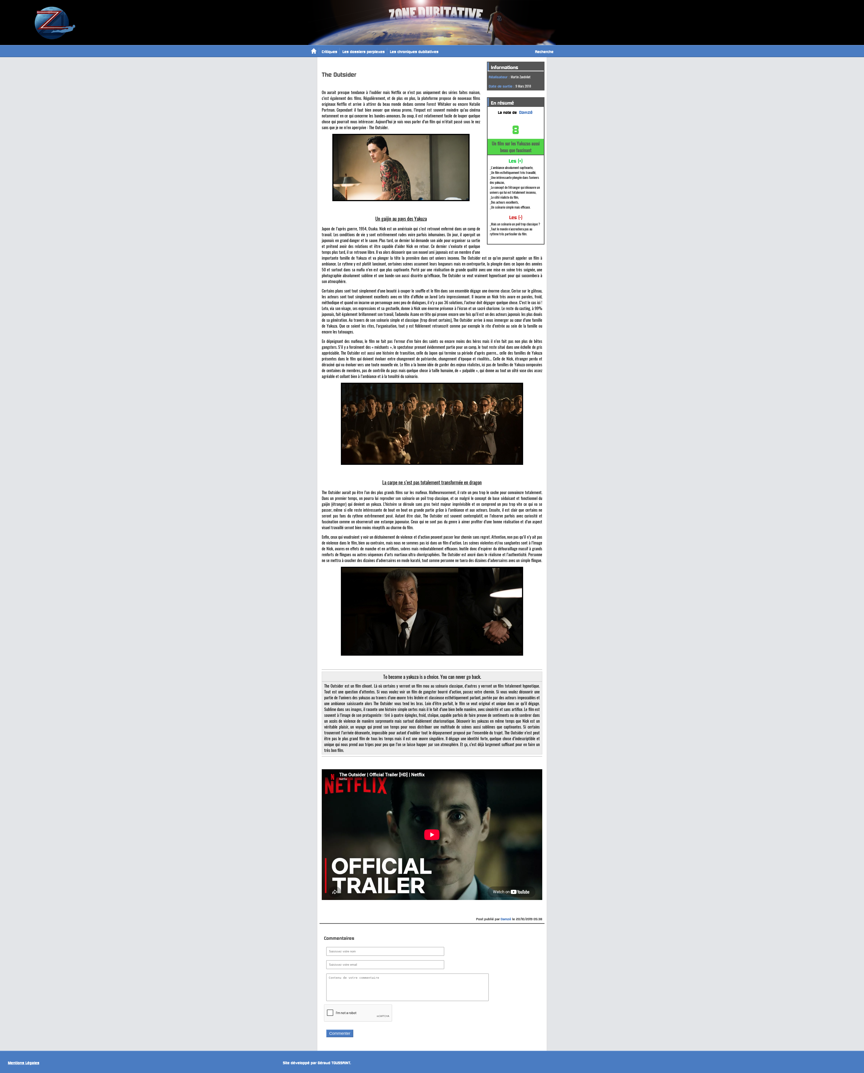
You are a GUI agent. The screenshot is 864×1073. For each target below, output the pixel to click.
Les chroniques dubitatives (414, 51)
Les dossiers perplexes (363, 51)
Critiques (329, 51)
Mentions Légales (23, 1062)
